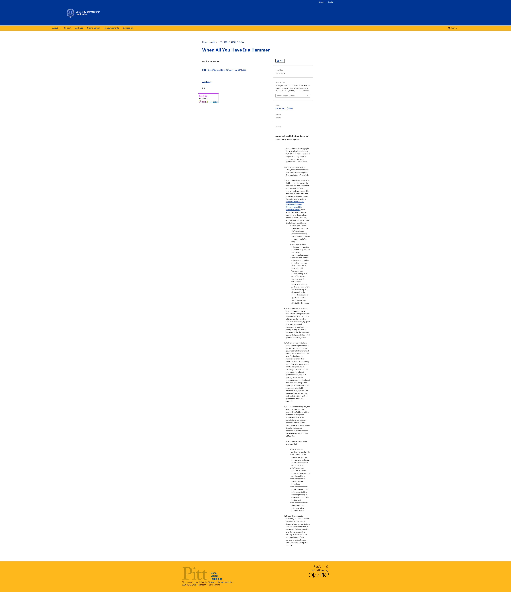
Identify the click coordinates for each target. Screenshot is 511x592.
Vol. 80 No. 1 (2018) (228, 42)
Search (453, 28)
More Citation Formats (286, 95)
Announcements (111, 28)
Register (322, 2)
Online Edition (93, 28)
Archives (79, 28)
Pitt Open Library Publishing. (221, 582)
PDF (281, 60)
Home (204, 42)
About (55, 28)
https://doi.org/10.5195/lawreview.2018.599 (226, 70)
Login (330, 2)
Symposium (128, 28)
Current (67, 28)
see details (214, 101)
